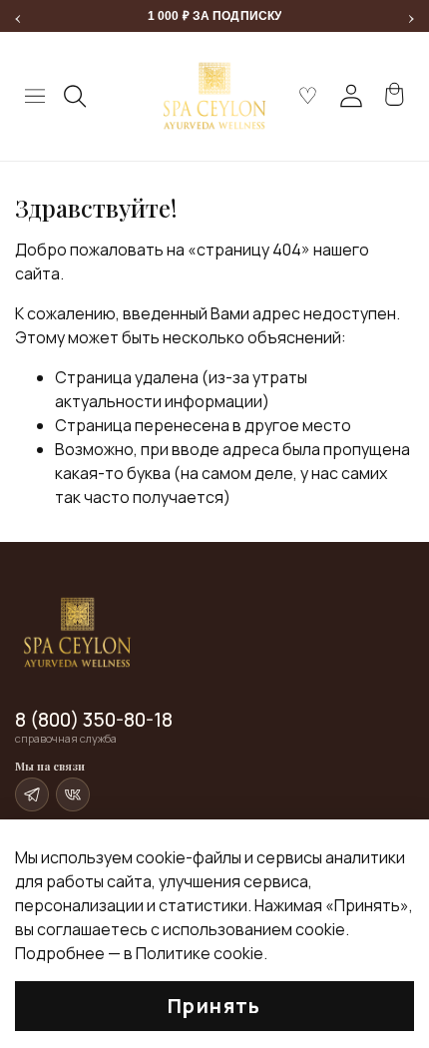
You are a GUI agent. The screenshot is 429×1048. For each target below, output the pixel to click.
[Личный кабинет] (350, 96)
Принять (214, 1005)
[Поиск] (76, 96)
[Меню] (35, 96)
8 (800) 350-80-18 (94, 720)
